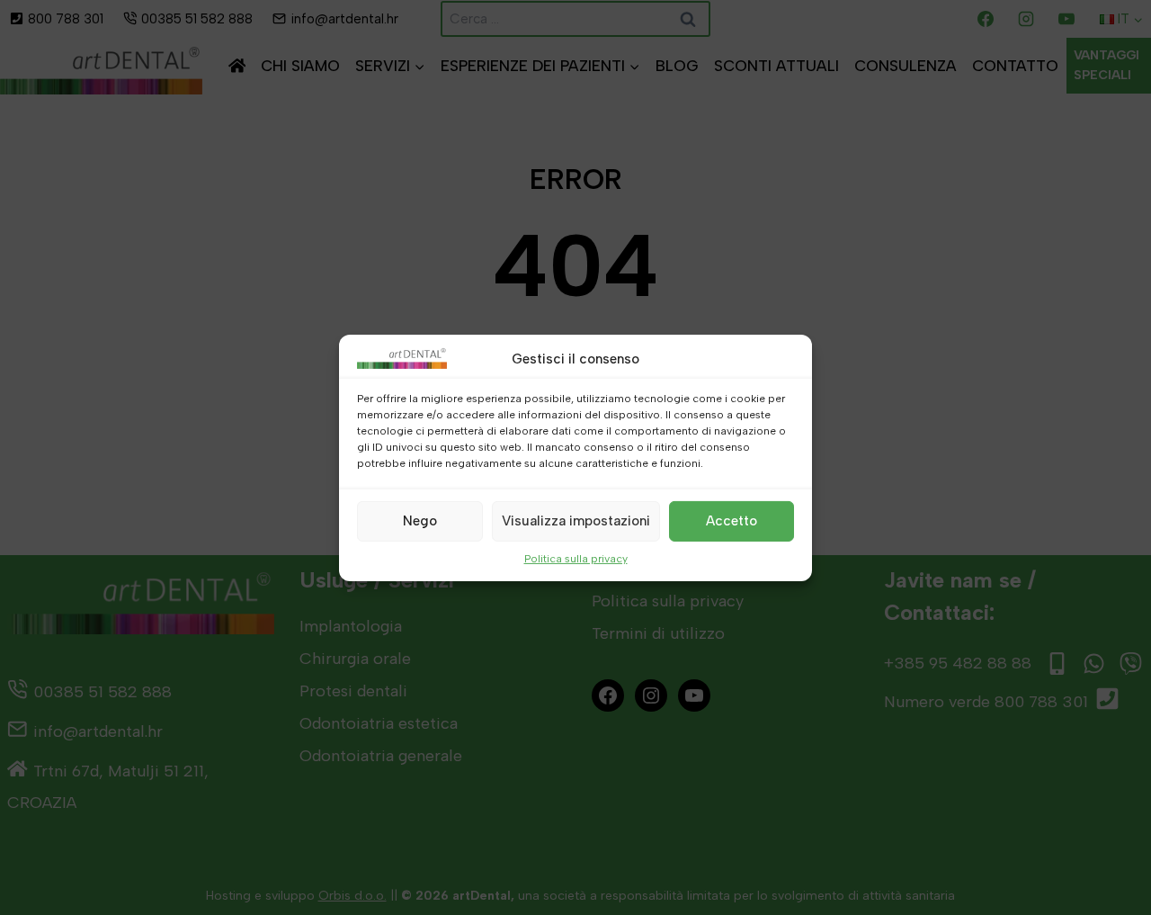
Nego (420, 521)
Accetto (731, 521)
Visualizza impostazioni (576, 521)
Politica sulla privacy (576, 558)
